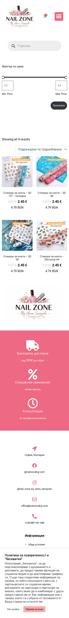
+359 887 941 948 (34, 522)
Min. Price (7, 94)
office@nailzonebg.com (34, 505)
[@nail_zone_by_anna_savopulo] (34, 482)
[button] (59, 16)
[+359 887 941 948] (34, 516)
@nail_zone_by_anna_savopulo (34, 488)
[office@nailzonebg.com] (34, 499)
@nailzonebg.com (34, 471)
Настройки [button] (13, 609)
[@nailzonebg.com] (34, 465)
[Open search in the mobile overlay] (34, 46)
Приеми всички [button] (34, 609)
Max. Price (61, 94)
